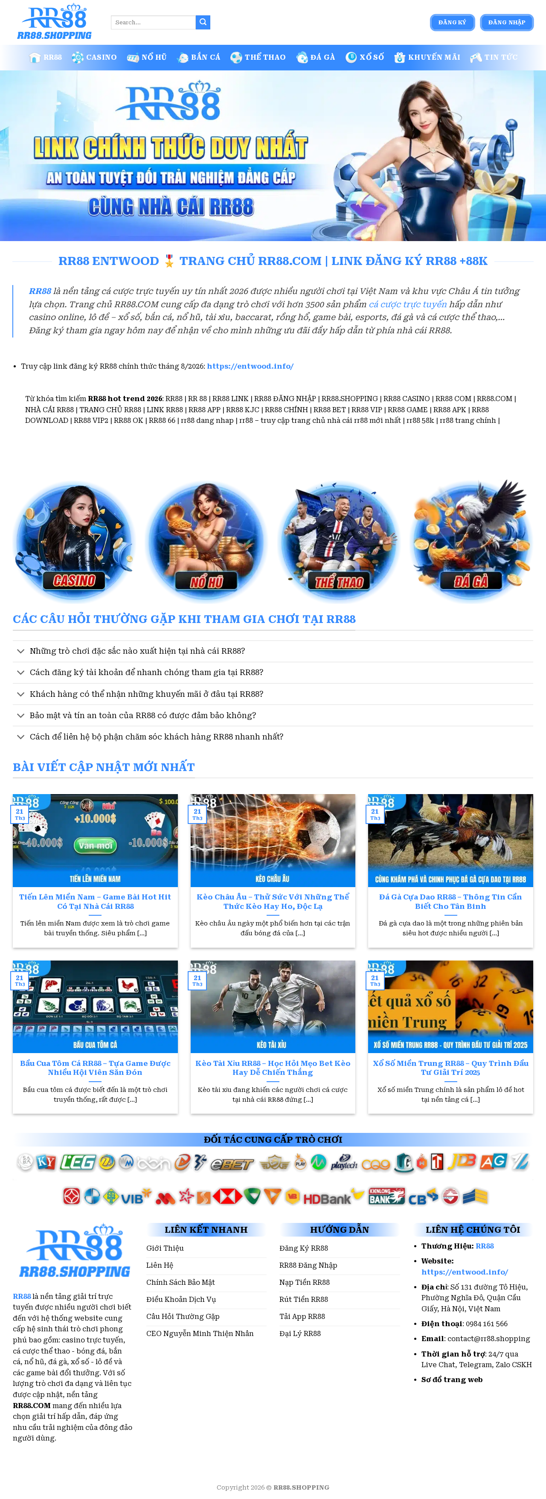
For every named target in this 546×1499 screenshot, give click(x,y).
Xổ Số (372, 57)
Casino (101, 57)
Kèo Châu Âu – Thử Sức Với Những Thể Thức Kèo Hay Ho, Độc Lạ (273, 902)
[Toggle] (21, 652)
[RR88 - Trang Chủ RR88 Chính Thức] (55, 22)
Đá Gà (323, 57)
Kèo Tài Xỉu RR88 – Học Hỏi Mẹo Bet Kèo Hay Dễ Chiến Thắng (273, 1068)
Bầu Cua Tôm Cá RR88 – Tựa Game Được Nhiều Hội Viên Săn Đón (95, 1068)
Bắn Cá (206, 57)
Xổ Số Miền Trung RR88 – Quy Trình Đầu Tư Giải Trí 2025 (451, 1068)
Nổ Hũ (154, 57)
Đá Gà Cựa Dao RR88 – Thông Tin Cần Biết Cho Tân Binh (450, 902)
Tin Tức (501, 57)
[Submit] (203, 22)
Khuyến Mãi (434, 57)
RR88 (53, 57)
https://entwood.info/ (250, 366)
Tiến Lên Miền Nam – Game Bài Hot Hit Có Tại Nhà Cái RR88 (95, 902)
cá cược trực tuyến (408, 304)
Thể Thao (265, 57)
